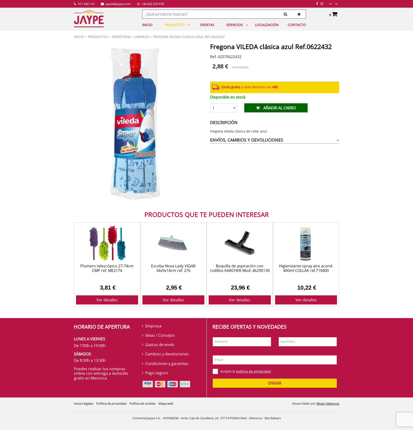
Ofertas (207, 24)
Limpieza (142, 36)
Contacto (297, 24)
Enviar (274, 383)
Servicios (234, 24)
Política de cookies (143, 403)
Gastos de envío (159, 344)
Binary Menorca (328, 403)
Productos (175, 24)
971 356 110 (85, 4)
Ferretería (121, 36)
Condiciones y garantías (166, 363)
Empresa (153, 326)
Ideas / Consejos (160, 335)
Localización (267, 24)
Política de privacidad (111, 403)
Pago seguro (156, 372)
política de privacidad (253, 371)
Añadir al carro (279, 107)
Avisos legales (83, 403)
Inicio (147, 24)
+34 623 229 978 (152, 4)
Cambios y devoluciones (167, 354)
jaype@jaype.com (118, 4)
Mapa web (165, 403)
